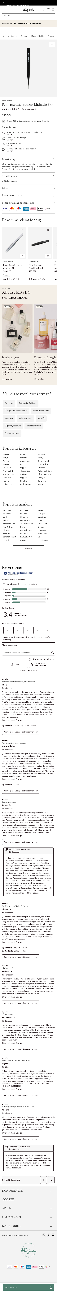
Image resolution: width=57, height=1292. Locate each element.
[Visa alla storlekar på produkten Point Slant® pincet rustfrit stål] (6, 275)
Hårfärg (23, 454)
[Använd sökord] (5, 15)
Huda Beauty (43, 540)
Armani (23, 540)
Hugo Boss (7, 540)
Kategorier (11, 1226)
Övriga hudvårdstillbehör (16, 411)
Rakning (41, 484)
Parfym (5, 458)
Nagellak (41, 454)
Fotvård (6, 461)
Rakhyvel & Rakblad (27, 403)
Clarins (41, 527)
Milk (39, 537)
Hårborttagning (44, 474)
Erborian (6, 530)
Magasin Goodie (41, 121)
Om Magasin (11, 1217)
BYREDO (6, 533)
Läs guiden (7, 379)
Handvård (24, 481)
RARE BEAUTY (26, 537)
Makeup (6, 454)
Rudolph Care (26, 530)
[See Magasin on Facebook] (48, 1235)
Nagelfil (41, 418)
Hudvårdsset (25, 484)
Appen (6, 1208)
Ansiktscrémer (26, 461)
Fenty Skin (24, 527)
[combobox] (28, 15)
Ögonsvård (25, 471)
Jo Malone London (28, 524)
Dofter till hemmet (10, 484)
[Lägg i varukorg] (22, 256)
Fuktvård (41, 468)
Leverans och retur (12, 195)
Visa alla (28, 549)
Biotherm (24, 533)
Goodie (8, 1199)
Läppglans (42, 478)
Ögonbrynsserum (13, 426)
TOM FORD (42, 530)
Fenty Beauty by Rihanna (13, 510)
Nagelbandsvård (34, 426)
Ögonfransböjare (41, 411)
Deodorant (7, 478)
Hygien (6, 481)
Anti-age (24, 474)
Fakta (5, 188)
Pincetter (9, 403)
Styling (40, 458)
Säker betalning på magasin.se (18, 203)
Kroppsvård (43, 464)
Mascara (24, 458)
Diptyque (24, 510)
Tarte (40, 520)
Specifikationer (10, 176)
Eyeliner (6, 464)
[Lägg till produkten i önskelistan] (52, 44)
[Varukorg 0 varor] (53, 9)
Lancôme (42, 517)
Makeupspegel (25, 418)
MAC (5, 517)
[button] (44, 9)
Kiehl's (5, 520)
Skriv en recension (30, 109)
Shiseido (24, 517)
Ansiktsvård (8, 471)
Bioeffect (7, 514)
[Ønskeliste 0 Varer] (48, 9)
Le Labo (23, 514)
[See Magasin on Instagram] (44, 1235)
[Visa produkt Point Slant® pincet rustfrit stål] (14, 243)
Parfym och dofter (45, 471)
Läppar (23, 468)
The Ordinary (8, 527)
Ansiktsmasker (9, 474)
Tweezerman (7, 101)
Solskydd (7, 468)
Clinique (41, 514)
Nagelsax (9, 418)
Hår (21, 464)
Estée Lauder (43, 533)
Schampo (42, 481)
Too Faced (42, 524)
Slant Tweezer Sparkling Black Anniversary (36, 268)
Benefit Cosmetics (10, 537)
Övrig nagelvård (12, 433)
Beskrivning (8, 159)
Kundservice (12, 1190)
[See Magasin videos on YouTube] (53, 1235)
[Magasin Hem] (28, 10)
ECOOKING (25, 520)
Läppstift (24, 478)
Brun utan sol (43, 461)
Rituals (40, 510)
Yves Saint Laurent (10, 524)
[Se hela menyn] (3, 9)
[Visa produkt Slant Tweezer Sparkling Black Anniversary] (40, 243)
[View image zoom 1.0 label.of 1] (28, 68)
